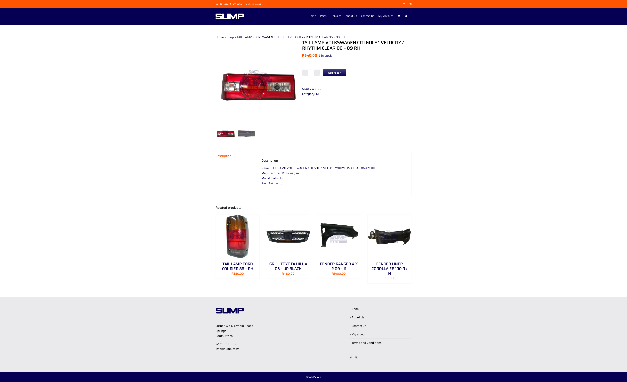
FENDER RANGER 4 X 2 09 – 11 (339, 266)
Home (220, 37)
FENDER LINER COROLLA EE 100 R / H (389, 269)
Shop (230, 37)
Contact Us (359, 326)
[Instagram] (356, 358)
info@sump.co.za (253, 3)
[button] (406, 15)
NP (318, 94)
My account (360, 334)
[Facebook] (351, 358)
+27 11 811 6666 (227, 344)
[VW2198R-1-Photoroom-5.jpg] (256, 80)
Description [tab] (223, 156)
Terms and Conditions (367, 343)
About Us (358, 317)
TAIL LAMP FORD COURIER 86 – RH (237, 266)
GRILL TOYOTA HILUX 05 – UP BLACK (288, 266)
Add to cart (335, 73)
